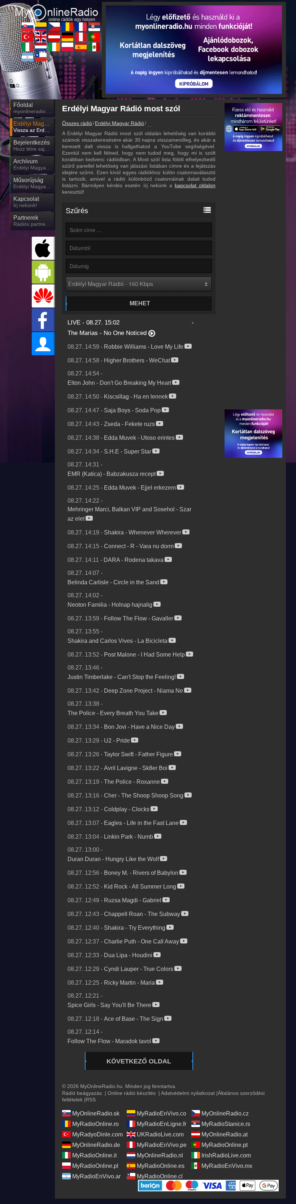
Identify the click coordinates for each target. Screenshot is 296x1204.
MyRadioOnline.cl (160, 1176)
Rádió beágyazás (82, 1093)
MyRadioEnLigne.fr (161, 1124)
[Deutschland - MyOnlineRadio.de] (67, 37)
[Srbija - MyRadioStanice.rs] (94, 26)
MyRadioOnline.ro (95, 1124)
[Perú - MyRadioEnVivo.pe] (81, 37)
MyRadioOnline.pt (224, 1145)
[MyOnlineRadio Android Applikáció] (43, 272)
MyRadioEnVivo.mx (226, 1166)
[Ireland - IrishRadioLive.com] (54, 47)
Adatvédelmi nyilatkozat (188, 1093)
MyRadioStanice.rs (225, 1124)
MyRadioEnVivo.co (161, 1113)
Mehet (140, 303)
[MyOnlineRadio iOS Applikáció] (43, 248)
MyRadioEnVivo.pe (162, 1145)
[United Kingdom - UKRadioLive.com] (41, 37)
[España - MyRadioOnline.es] (81, 47)
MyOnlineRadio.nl (160, 1155)
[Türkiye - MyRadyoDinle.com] (27, 37)
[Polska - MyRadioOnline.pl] (67, 47)
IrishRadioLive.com (226, 1155)
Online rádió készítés (132, 1093)
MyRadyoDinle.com (97, 1134)
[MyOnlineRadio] (56, 7)
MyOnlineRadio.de (96, 1145)
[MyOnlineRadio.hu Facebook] (43, 319)
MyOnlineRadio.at (224, 1134)
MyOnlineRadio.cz (225, 1113)
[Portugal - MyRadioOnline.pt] (94, 37)
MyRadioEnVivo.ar (96, 1176)
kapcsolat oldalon (195, 185)
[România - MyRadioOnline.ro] (67, 26)
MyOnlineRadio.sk (95, 1113)
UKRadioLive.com (160, 1134)
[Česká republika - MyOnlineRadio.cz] (54, 26)
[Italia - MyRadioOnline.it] (27, 47)
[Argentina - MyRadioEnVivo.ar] (27, 57)
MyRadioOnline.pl (95, 1166)
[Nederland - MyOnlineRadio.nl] (41, 47)
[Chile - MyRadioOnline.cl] (41, 57)
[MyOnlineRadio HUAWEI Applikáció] (43, 296)
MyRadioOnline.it (94, 1155)
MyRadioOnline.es (160, 1166)
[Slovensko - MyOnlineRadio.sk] (27, 26)
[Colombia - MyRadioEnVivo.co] (41, 26)
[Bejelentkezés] (43, 343)
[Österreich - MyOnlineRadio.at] (54, 37)
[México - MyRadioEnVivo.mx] (94, 47)
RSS (91, 1099)
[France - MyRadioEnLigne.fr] (81, 26)
